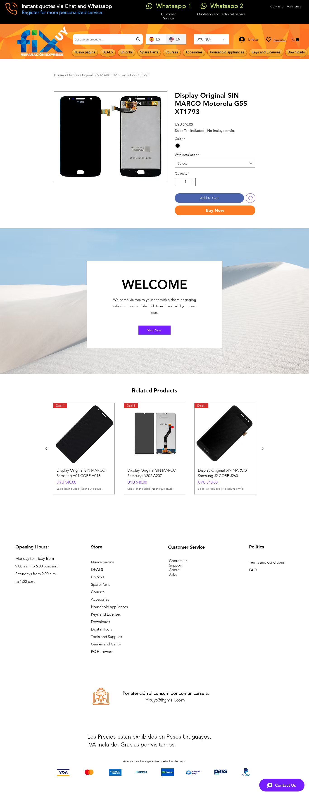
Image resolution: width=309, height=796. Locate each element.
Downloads (100, 621)
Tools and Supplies (106, 636)
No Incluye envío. (221, 130)
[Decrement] (178, 182)
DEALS (97, 569)
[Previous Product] (46, 448)
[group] (154, 449)
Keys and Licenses (106, 614)
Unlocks (97, 577)
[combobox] (108, 39)
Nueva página (102, 562)
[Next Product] (262, 448)
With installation (187, 155)
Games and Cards (106, 644)
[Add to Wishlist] (250, 198)
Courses (98, 592)
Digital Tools (101, 629)
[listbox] (211, 39)
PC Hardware (102, 651)
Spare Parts (100, 584)
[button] (211, 39)
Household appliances (109, 607)
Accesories (100, 599)
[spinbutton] (185, 182)
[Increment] (192, 182)
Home (59, 75)
